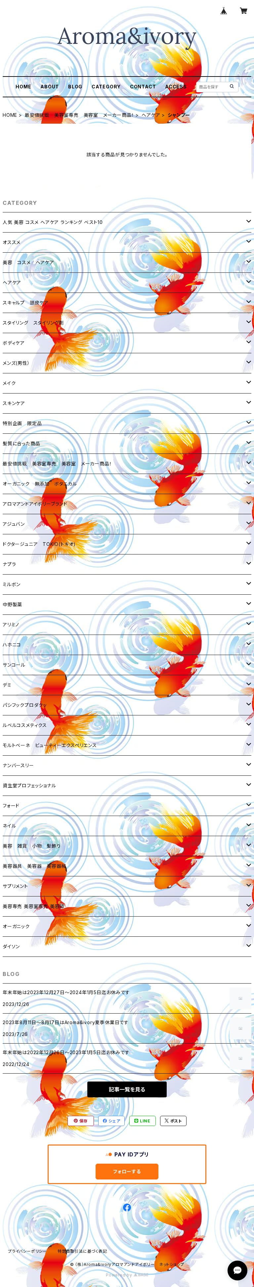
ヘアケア (151, 115)
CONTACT (143, 86)
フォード (11, 805)
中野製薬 (12, 604)
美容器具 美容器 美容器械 (34, 866)
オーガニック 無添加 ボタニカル (40, 484)
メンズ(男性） (16, 363)
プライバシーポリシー (27, 1251)
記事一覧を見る (127, 1089)
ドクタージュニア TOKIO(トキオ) (39, 544)
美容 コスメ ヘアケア (28, 262)
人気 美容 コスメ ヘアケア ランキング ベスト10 (53, 222)
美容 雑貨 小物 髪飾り (32, 846)
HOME (23, 86)
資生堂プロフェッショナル (29, 785)
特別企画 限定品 (22, 423)
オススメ (12, 242)
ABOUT (49, 86)
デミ (7, 685)
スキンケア (14, 403)
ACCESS (176, 86)
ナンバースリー (18, 765)
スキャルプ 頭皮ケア (26, 302)
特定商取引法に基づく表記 (82, 1251)
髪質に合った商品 (21, 443)
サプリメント (15, 886)
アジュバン (14, 524)
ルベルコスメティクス (25, 725)
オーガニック (16, 926)
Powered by (120, 1274)
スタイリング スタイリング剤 (33, 323)
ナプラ (9, 564)
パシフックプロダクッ (25, 705)
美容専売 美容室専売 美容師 (33, 906)
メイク (9, 383)
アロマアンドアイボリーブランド (35, 504)
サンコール (14, 665)
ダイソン (11, 946)
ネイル (9, 826)
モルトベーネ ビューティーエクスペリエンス (50, 745)
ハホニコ (12, 644)
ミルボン (12, 584)
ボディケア (14, 343)
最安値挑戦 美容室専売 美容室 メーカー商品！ (79, 115)
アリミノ (11, 624)
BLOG (75, 86)
